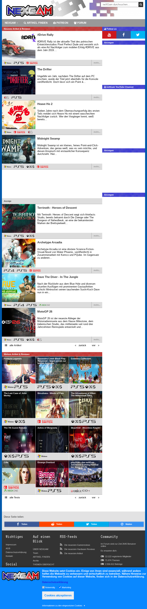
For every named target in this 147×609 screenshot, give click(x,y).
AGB (8, 548)
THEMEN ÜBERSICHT (43, 564)
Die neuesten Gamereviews (77, 545)
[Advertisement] (52, 189)
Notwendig (50, 587)
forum (81, 22)
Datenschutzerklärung (16, 552)
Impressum (11, 544)
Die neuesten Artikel (73, 553)
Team (35, 553)
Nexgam (10, 22)
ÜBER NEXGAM (40, 549)
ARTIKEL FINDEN (36, 22)
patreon (62, 22)
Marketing (66, 587)
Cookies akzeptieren (58, 595)
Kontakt (9, 556)
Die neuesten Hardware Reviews (79, 549)
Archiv (36, 560)
